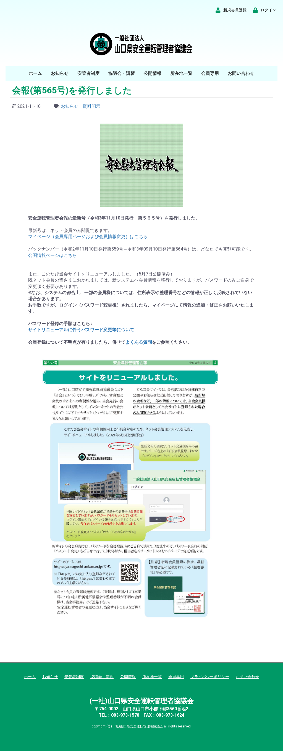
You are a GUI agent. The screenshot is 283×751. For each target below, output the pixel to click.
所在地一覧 (181, 73)
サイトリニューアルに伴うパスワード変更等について (81, 329)
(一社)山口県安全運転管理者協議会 (142, 701)
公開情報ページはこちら (52, 255)
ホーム (35, 73)
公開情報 (152, 73)
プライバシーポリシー (209, 677)
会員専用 (210, 73)
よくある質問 (138, 342)
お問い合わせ (241, 73)
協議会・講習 (121, 73)
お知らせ (60, 73)
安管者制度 (88, 73)
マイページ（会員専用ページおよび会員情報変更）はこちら (88, 236)
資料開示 (91, 106)
